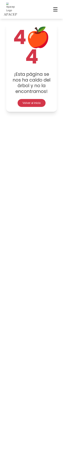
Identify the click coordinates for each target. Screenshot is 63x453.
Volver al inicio (31, 102)
